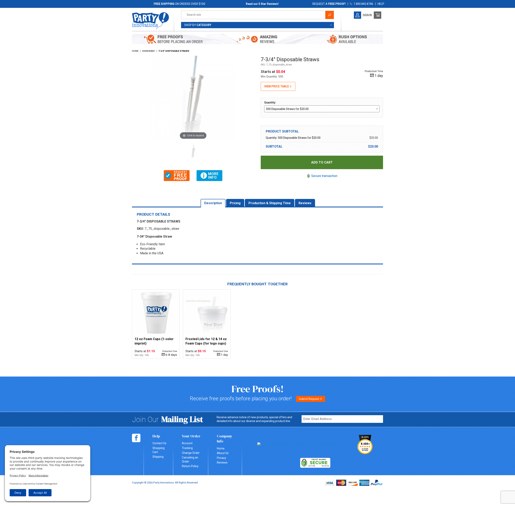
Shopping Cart (158, 450)
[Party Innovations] (150, 20)
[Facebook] (136, 438)
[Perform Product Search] (329, 15)
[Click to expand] (193, 98)
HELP (381, 3)
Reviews (222, 462)
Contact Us (159, 443)
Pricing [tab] (235, 203)
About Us (223, 453)
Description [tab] (213, 203)
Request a (329, 3)
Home (221, 448)
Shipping (158, 456)
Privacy (221, 457)
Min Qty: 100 (142, 355)
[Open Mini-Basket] (377, 15)
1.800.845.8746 (362, 3)
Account (187, 443)
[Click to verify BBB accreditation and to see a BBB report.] (298, 444)
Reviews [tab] (305, 203)
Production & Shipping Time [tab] (269, 203)
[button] (177, 175)
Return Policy (190, 466)
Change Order (191, 452)
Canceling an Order (190, 459)
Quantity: (270, 102)
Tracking (187, 448)
